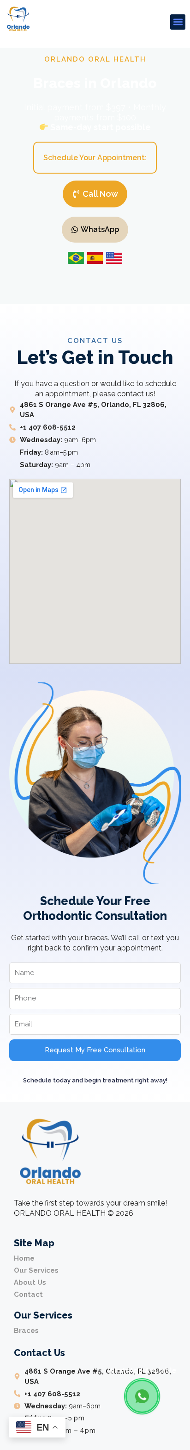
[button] (177, 22)
